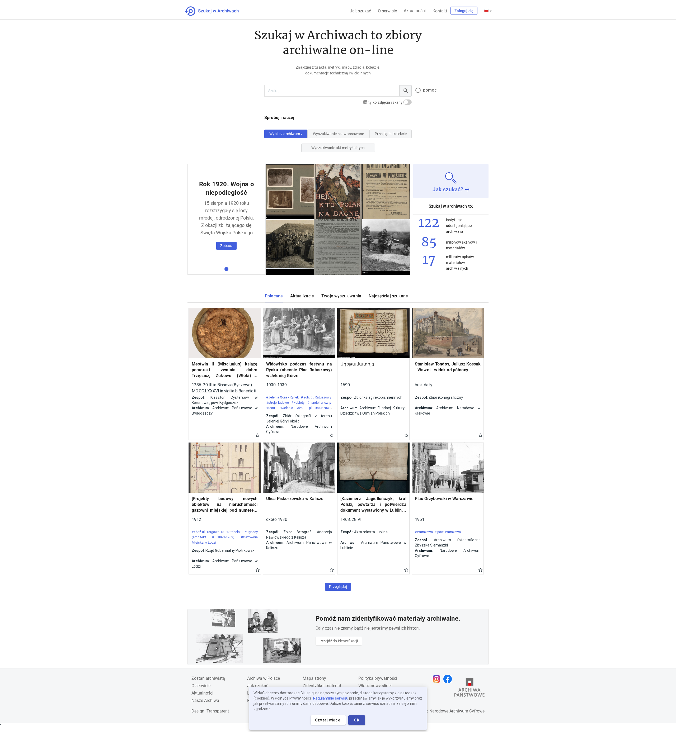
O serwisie (387, 10)
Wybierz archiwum (284, 134)
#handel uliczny (319, 403)
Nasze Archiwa (205, 700)
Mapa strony (314, 678)
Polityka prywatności (377, 678)
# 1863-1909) (223, 537)
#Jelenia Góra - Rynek (282, 397)
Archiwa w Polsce (263, 678)
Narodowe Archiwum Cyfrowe (457, 711)
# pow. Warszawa (447, 532)
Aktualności (415, 10)
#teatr (270, 408)
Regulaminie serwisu (330, 698)
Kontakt (440, 10)
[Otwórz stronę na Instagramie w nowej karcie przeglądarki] (437, 679)
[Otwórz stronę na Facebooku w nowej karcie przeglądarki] (448, 679)
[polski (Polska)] (488, 10)
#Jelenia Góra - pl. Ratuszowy (305, 408)
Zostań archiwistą (208, 678)
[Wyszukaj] (406, 91)
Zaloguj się (463, 11)
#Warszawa (424, 532)
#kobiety (298, 403)
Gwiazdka (258, 435)
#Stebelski (234, 532)
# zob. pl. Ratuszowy (316, 397)
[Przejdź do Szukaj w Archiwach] (216, 11)
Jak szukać (360, 10)
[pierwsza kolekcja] (226, 269)
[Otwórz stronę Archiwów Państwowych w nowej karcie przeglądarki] (469, 689)
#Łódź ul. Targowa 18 (208, 532)
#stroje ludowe (277, 403)
